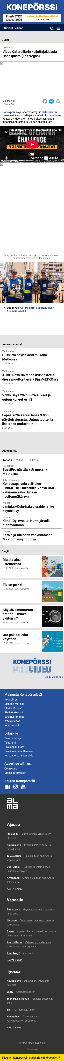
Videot (19, 28)
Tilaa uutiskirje (13, 738)
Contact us (10, 768)
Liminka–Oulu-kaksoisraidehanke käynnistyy (28, 508)
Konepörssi (11, 699)
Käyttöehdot (11, 725)
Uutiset (8, 28)
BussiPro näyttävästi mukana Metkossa (25, 471)
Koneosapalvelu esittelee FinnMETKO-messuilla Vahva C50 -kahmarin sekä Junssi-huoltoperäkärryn (29, 490)
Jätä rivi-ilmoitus (14, 716)
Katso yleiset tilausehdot (19, 755)
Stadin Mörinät (13, 708)
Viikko (20, 460)
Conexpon (9, 112)
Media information (15, 772)
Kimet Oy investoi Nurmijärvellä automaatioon (27, 522)
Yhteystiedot (12, 721)
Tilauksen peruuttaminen (18, 751)
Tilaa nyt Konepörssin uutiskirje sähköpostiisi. (30, 1057)
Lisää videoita (54, 676)
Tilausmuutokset (14, 747)
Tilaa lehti (10, 742)
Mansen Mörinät (14, 704)
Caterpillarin (49, 112)
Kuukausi (33, 460)
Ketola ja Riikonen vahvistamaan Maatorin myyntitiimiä (27, 537)
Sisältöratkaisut (13, 712)
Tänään (7, 460)
